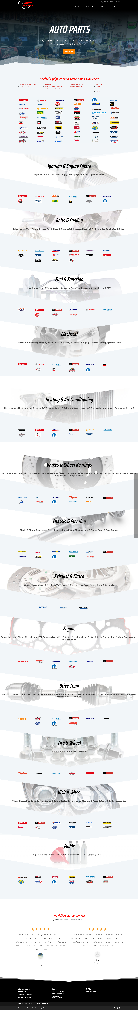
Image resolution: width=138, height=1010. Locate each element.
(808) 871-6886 (91, 992)
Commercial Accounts (100, 7)
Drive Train (99, 84)
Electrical (48, 84)
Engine (98, 86)
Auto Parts (85, 7)
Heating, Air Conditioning (53, 86)
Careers (37, 1004)
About (76, 7)
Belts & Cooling (25, 86)
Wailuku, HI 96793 (24, 997)
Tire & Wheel (74, 89)
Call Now (69, 51)
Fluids (98, 91)
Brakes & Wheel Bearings (53, 89)
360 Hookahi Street (25, 995)
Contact (117, 7)
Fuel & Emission (25, 89)
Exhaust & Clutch (76, 86)
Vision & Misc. (100, 89)
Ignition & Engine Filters (28, 84)
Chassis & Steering (76, 84)
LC (43, 1008)
